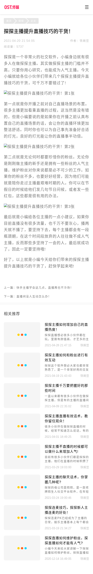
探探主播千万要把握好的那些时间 (66, 388)
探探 (21, 20)
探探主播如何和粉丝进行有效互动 (66, 357)
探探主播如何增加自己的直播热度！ (66, 327)
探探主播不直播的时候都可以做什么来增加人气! (66, 449)
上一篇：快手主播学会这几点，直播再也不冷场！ (38, 287)
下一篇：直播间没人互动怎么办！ (27, 296)
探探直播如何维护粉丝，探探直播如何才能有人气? (66, 540)
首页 (9, 20)
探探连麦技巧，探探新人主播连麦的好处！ (66, 510)
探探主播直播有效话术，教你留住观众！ (66, 418)
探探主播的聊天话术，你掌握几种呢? (66, 479)
